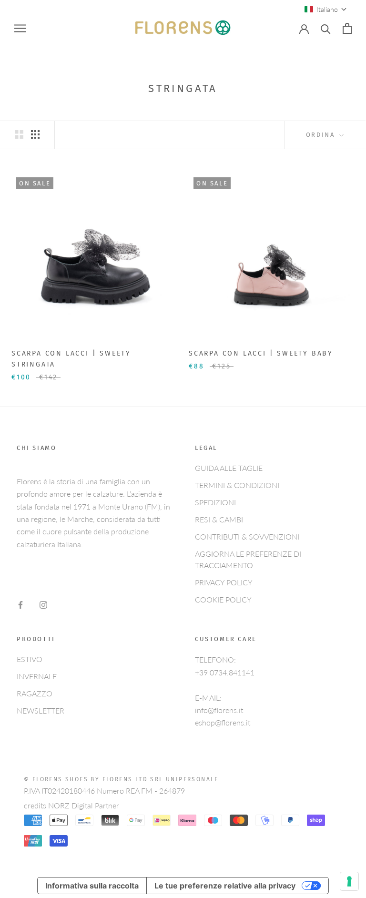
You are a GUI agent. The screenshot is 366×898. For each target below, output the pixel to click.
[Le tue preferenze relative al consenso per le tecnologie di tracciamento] (349, 881)
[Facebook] (20, 604)
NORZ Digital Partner (83, 805)
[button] (326, 9)
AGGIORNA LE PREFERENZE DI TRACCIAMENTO (248, 559)
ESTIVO (29, 658)
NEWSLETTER (40, 710)
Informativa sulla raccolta (92, 885)
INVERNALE (37, 676)
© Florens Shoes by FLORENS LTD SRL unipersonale (121, 779)
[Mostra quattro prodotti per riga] (35, 134)
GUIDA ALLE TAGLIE (229, 467)
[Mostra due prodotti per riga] (19, 134)
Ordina (321, 134)
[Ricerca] (326, 28)
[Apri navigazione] (20, 28)
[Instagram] (43, 604)
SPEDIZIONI (215, 502)
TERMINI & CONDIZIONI (237, 485)
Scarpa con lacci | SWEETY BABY (261, 353)
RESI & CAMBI (219, 519)
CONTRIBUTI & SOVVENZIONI (247, 536)
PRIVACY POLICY (224, 582)
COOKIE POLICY (223, 599)
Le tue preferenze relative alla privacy (224, 885)
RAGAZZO (34, 693)
